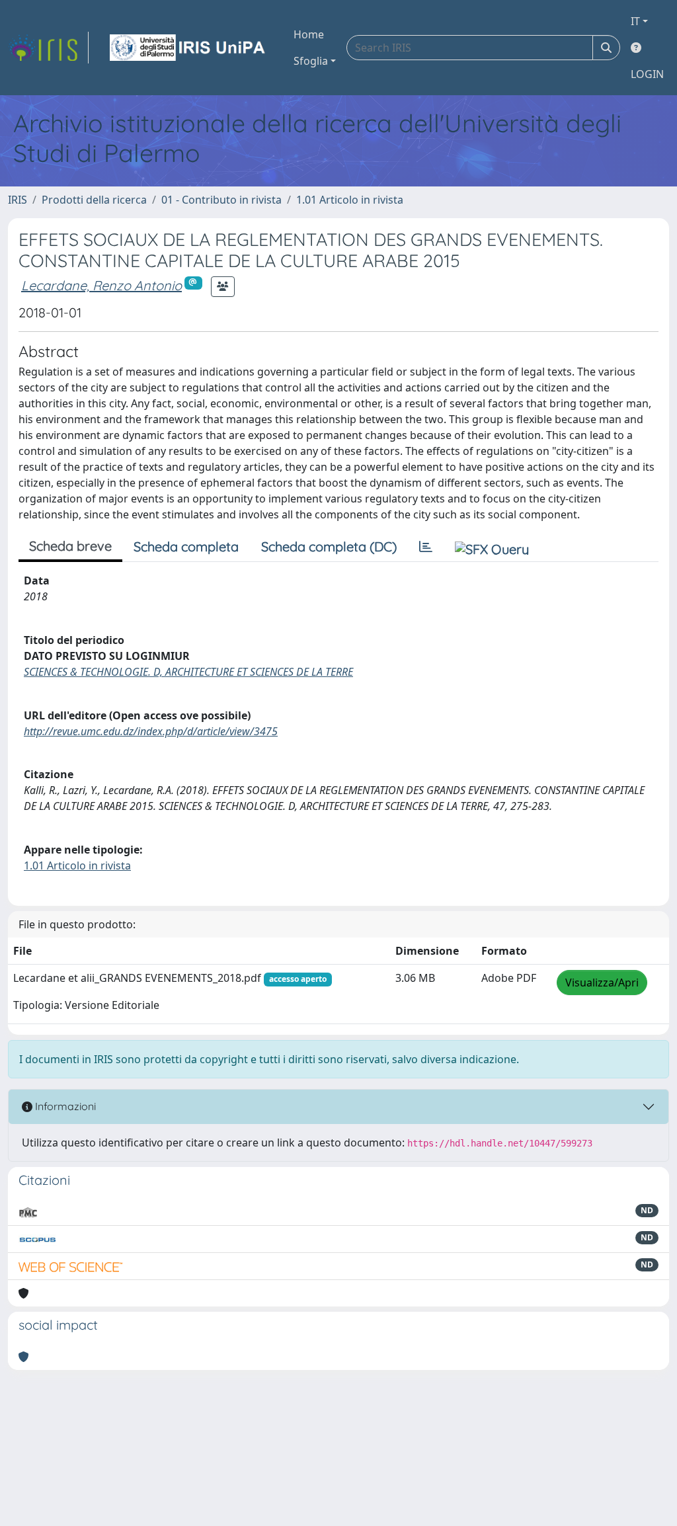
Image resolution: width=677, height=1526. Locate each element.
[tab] (426, 547)
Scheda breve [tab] (70, 546)
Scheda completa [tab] (186, 546)
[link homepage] (48, 47)
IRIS (17, 199)
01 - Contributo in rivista (221, 199)
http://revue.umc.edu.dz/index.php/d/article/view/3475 (151, 731)
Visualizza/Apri (602, 982)
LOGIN (647, 74)
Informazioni (64, 1106)
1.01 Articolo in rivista (349, 199)
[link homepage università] (188, 47)
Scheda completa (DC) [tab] (329, 546)
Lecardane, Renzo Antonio (101, 285)
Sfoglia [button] (311, 61)
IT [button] (635, 21)
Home (309, 34)
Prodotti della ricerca (94, 199)
